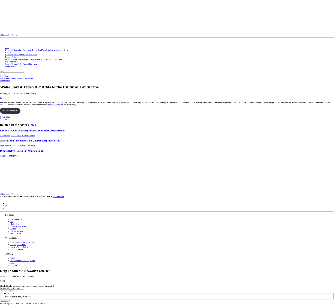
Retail (28, 59)
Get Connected (11, 62)
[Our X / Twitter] (6, 206)
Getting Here (62, 50)
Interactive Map (50, 50)
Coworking (21, 59)
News (7, 66)
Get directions (58, 196)
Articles (7, 78)
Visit (7, 48)
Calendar (9, 55)
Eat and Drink (11, 50)
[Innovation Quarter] (70, 35)
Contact (20, 66)
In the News (5, 81)
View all (33, 124)
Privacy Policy (39, 303)
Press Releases (16, 78)
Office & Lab (10, 59)
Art (43, 50)
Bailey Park (21, 50)
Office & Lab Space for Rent (22, 242)
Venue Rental (18, 55)
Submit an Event (30, 55)
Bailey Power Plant (55, 105)
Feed (2, 78)
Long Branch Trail (34, 50)
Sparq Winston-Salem (14, 64)
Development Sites (54, 59)
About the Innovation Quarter (22, 260)
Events (8, 52)
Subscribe (5, 301)
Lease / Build (10, 57)
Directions (4, 76)
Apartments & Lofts (39, 59)
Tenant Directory (30, 64)
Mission (13, 66)
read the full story (10, 111)
